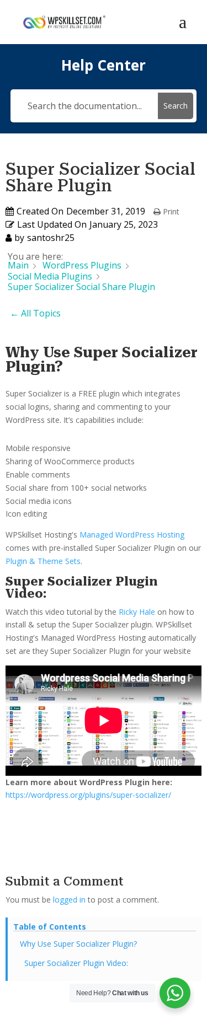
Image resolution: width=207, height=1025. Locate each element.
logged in (69, 899)
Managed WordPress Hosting (131, 534)
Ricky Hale (137, 612)
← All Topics (35, 313)
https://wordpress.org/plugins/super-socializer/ (88, 795)
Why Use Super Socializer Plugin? (78, 943)
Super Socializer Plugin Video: (76, 963)
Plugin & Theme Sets (43, 561)
